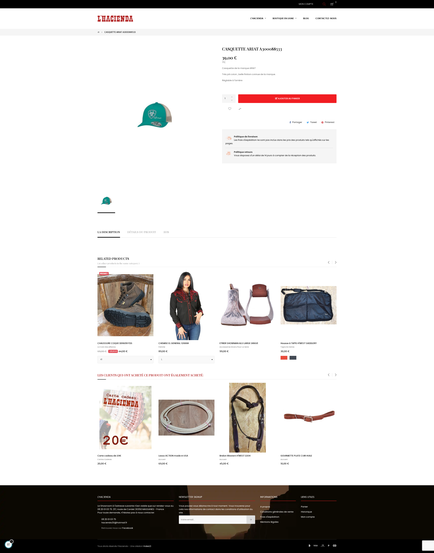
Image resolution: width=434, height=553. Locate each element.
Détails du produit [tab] (141, 232)
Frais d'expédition (269, 517)
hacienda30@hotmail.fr (114, 523)
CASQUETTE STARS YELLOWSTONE (176, 343)
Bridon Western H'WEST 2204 (235, 456)
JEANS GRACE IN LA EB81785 (295, 343)
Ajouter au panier (289, 99)
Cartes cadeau (104, 459)
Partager (297, 122)
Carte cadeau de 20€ (109, 456)
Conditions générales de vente (276, 512)
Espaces (101, 347)
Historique (306, 512)
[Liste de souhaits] (230, 109)
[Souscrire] (250, 519)
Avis (166, 232)
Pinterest (329, 122)
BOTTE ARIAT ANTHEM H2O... (112, 343)
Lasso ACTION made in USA (173, 456)
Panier (304, 507)
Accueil (162, 347)
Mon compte (308, 517)
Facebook (127, 528)
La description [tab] (108, 232)
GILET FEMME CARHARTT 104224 (236, 343)
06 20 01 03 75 (104, 509)
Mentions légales (269, 522)
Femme (223, 347)
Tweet (313, 122)
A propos (265, 507)
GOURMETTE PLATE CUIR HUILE (296, 456)
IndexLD (147, 546)
